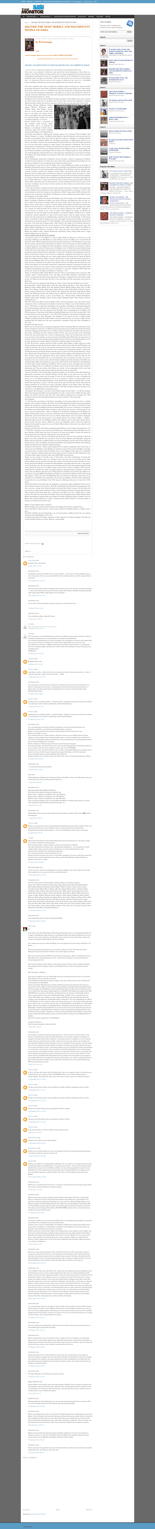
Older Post (89, 1510)
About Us (30, 1)
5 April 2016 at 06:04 (35, 782)
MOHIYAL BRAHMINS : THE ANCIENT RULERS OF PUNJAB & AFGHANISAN (120, 199)
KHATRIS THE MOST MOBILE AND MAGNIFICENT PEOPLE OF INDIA (120, 71)
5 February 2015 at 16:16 (36, 653)
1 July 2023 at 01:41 (34, 1393)
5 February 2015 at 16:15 (36, 628)
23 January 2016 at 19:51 (36, 706)
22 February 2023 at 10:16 (36, 1347)
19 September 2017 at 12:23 (37, 1090)
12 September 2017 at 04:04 (37, 1079)
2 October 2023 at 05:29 (35, 1425)
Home (23, 1)
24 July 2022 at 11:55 (35, 1244)
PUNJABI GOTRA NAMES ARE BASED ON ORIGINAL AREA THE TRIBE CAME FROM (120, 51)
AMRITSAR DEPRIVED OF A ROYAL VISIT (118, 118)
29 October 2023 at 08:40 (36, 1440)
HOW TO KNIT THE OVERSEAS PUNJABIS (120, 158)
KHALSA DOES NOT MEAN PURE (120, 131)
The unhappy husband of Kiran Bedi (120, 100)
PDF (95, 2)
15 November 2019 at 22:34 (37, 1143)
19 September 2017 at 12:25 (37, 1122)
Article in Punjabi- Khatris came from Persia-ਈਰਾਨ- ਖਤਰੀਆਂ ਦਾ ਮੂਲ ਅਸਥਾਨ (48, 55)
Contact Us (37, 1)
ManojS (30, 1161)
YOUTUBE (99, 16)
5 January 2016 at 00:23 (35, 694)
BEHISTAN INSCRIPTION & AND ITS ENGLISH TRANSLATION (57, 59)
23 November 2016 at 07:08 (37, 875)
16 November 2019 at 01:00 (37, 1156)
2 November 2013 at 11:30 (36, 595)
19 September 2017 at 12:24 (37, 1101)
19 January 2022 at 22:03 (36, 1213)
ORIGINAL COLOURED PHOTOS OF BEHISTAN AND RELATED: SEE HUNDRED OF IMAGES (57, 65)
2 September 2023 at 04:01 (36, 1406)
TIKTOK (107, 16)
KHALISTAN (82, 16)
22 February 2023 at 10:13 (36, 1330)
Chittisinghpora (77, 2)
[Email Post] (42, 543)
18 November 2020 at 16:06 (37, 1177)
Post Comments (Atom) (38, 1514)
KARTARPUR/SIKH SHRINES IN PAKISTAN (57, 2)
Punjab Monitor (28, 1526)
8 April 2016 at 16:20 (35, 805)
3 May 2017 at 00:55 (34, 1027)
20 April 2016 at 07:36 (35, 833)
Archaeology (88, 2)
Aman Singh (32, 560)
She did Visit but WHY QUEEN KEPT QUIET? (121, 141)
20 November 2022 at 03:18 (37, 1263)
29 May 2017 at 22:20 (35, 1064)
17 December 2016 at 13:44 (37, 910)
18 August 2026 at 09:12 (36, 1453)
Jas (29, 838)
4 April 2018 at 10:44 (35, 1132)
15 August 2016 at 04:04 (36, 862)
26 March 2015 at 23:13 (35, 664)
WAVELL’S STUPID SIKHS (118, 109)
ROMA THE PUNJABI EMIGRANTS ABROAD (121, 61)
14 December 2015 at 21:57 (37, 677)
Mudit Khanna (32, 1138)
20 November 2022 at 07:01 (37, 1298)
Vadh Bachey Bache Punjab (65, 16)
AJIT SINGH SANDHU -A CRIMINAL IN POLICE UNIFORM (120, 92)
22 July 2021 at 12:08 (35, 1190)
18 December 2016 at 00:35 (37, 921)
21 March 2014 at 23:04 (35, 608)
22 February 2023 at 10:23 (36, 1366)
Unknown (31, 659)
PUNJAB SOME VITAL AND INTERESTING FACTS (118, 79)
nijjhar (30, 926)
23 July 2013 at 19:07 (35, 566)
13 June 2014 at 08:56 (35, 619)
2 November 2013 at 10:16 (36, 581)
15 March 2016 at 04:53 (35, 769)
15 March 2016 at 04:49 (35, 759)
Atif (29, 624)
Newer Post (26, 1510)
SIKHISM (91, 16)
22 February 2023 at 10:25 (36, 1377)
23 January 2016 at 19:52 (36, 719)
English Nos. (31, 16)
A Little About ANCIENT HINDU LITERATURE (119, 149)
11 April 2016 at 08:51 (35, 818)
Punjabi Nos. (45, 16)
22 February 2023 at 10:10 (36, 1317)
